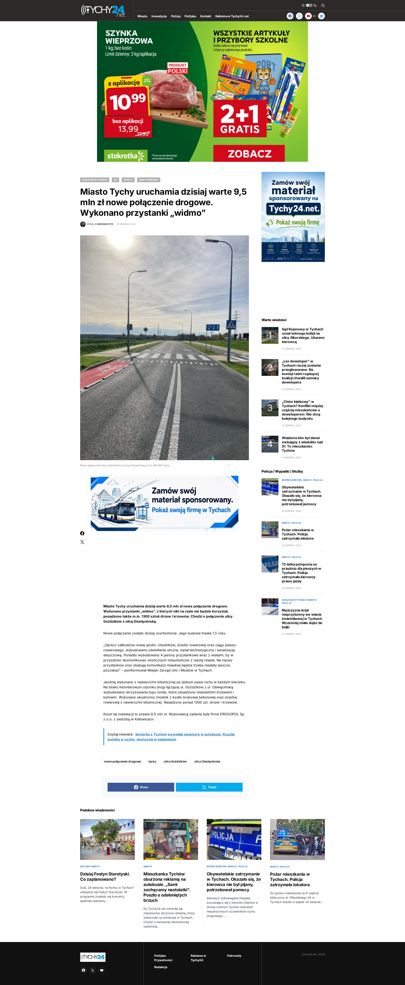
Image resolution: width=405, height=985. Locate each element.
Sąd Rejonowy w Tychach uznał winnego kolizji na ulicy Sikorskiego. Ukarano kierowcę (303, 335)
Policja (318, 480)
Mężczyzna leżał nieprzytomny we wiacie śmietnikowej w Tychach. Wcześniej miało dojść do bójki (302, 618)
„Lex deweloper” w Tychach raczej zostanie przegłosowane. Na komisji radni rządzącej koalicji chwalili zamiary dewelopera (301, 371)
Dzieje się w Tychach (94, 179)
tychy (152, 761)
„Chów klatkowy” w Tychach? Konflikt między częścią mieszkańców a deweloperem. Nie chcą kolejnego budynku (302, 410)
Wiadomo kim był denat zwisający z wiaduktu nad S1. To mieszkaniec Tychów (302, 444)
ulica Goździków (175, 761)
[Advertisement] (175, 560)
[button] (309, 5)
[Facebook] (290, 16)
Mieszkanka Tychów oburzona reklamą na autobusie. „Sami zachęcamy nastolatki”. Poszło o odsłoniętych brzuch (166, 887)
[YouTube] (101, 970)
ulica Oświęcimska (207, 761)
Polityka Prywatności (163, 958)
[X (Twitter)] (299, 16)
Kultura (85, 866)
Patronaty (234, 955)
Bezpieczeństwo (292, 480)
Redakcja (160, 967)
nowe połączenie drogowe (122, 761)
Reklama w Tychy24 (198, 958)
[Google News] (321, 16)
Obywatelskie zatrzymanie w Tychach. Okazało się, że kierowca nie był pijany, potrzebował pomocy (301, 495)
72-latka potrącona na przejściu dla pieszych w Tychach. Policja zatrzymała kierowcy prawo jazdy (301, 572)
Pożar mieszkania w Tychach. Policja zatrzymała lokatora (298, 534)
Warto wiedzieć (148, 179)
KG (115, 179)
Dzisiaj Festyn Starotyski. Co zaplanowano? (105, 876)
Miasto (128, 179)
